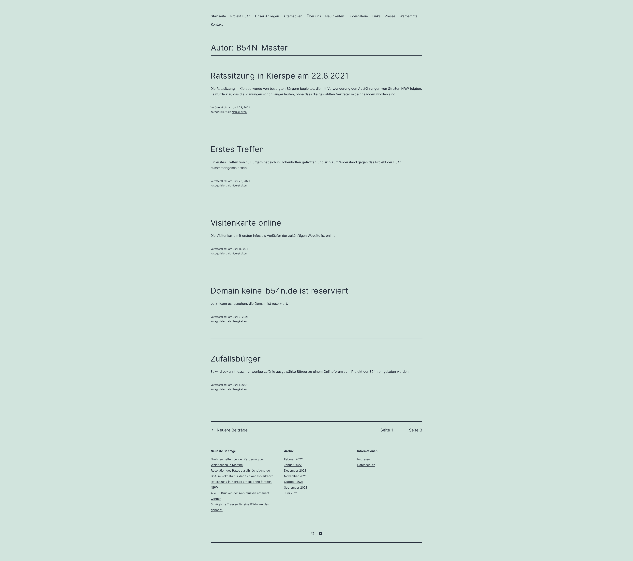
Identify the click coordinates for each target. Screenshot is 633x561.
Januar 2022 (293, 465)
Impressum (365, 459)
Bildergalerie (358, 16)
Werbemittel (409, 16)
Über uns (314, 16)
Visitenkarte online (246, 223)
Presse (390, 16)
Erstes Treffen (237, 149)
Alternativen (292, 16)
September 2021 (295, 487)
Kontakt (217, 24)
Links (376, 16)
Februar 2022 (293, 459)
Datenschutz (366, 465)
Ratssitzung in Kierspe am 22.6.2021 (280, 76)
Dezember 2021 (295, 470)
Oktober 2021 (293, 481)
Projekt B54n (240, 16)
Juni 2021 (290, 493)
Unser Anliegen (267, 16)
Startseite (218, 16)
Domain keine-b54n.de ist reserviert (279, 291)
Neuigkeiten (334, 16)
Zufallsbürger (236, 358)
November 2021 (295, 476)
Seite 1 (386, 430)
